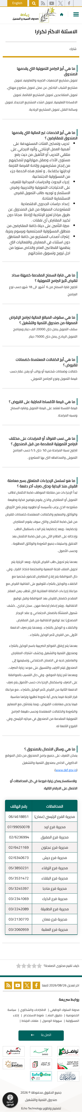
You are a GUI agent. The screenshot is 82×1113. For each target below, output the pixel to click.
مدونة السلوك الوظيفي (64, 1009)
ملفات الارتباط (30, 1020)
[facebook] (69, 3)
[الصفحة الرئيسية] (61, 14)
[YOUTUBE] (16, 986)
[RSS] (43, 3)
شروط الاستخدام (33, 1015)
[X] (60, 3)
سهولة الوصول (52, 1020)
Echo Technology (31, 1108)
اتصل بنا (46, 1035)
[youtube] (52, 3)
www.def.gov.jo (66, 770)
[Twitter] (26, 986)
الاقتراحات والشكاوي (33, 1009)
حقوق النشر (55, 1015)
